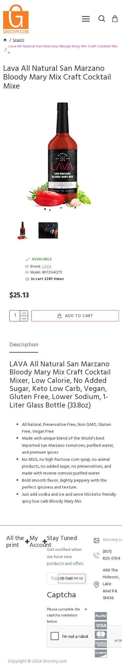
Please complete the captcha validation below (63, 615)
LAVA (46, 267)
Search (18, 40)
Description (23, 345)
